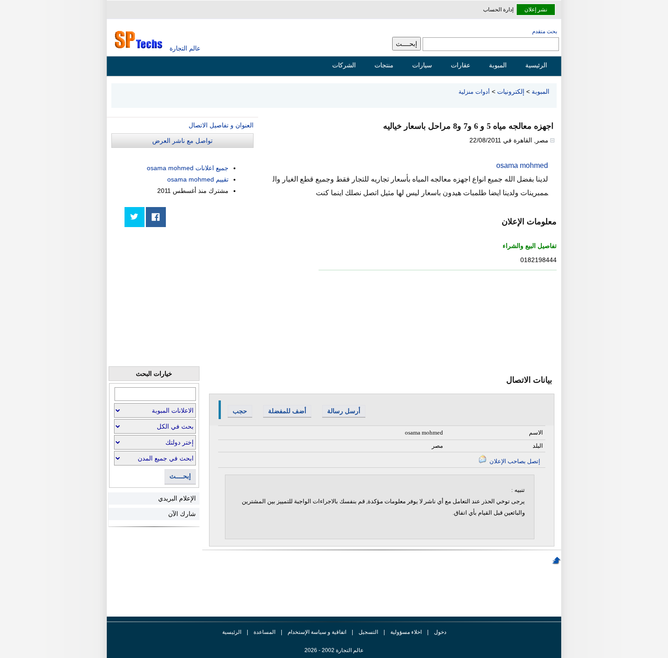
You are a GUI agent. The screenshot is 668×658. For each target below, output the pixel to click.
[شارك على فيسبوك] (156, 217)
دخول (440, 632)
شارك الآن (182, 513)
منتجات (384, 65)
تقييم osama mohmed (198, 179)
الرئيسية (536, 65)
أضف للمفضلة (287, 411)
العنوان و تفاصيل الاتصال (221, 125)
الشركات (344, 65)
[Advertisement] (185, 297)
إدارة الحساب (498, 9)
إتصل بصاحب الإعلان (514, 461)
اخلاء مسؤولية (406, 632)
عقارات (460, 65)
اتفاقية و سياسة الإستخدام (316, 632)
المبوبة (498, 65)
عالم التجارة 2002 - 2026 (334, 650)
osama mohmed (522, 165)
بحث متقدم (544, 31)
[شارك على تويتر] (135, 217)
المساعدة (264, 632)
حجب (240, 411)
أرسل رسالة (343, 411)
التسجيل (368, 632)
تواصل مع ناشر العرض (182, 140)
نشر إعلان (535, 9)
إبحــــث (180, 476)
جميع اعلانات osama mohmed (188, 168)
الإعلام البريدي (177, 498)
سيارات (422, 65)
